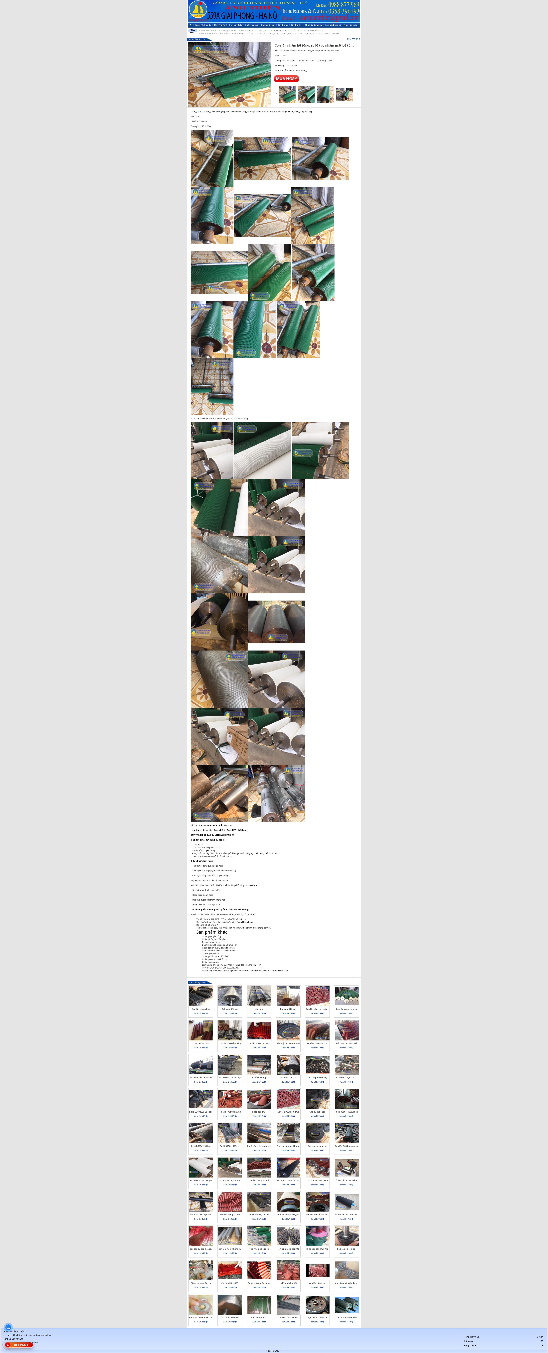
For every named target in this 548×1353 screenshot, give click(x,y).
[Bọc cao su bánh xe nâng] (318, 1305)
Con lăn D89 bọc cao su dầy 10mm (346, 1146)
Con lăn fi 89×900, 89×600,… (230, 1283)
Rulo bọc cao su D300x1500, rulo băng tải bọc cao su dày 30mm (288, 1078)
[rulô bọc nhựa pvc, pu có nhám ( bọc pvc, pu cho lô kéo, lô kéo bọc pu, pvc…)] (288, 1202)
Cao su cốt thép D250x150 (317, 1112)
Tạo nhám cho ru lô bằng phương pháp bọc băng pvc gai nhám (259, 1249)
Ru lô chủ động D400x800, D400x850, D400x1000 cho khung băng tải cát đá (259, 1078)
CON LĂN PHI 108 (201, 1043)
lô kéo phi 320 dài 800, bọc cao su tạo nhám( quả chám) (346, 1215)
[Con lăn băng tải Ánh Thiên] (259, 1168)
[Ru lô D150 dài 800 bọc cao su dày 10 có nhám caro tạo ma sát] (230, 1065)
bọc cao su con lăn (346, 1248)
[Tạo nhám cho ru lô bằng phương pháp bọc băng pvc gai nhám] (259, 1236)
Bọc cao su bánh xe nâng (317, 1318)
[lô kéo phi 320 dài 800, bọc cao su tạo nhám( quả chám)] (347, 1202)
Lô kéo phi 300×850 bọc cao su (346, 1181)
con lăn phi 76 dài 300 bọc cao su (288, 1249)
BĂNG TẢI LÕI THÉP (208, 30)
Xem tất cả (353, 39)
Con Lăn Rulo (196, 39)
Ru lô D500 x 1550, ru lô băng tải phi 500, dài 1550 (346, 1112)
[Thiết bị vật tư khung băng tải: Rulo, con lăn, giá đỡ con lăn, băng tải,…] (230, 1099)
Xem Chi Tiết (200, 1013)
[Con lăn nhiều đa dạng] (347, 1270)
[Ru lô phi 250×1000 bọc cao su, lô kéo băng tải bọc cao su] (288, 1168)
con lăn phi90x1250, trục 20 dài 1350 (317, 1078)
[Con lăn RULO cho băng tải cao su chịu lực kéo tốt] (230, 1030)
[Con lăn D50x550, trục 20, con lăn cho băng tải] (288, 1099)
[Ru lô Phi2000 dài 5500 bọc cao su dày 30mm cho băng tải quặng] (201, 1065)
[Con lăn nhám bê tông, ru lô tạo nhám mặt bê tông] (229, 74)
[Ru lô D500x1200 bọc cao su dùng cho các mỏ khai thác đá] (201, 1133)
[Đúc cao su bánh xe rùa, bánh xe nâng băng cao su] (318, 1133)
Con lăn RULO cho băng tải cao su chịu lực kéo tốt (229, 1043)
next (357, 93)
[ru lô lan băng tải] (288, 1270)
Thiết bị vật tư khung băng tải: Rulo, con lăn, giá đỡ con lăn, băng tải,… (230, 1112)
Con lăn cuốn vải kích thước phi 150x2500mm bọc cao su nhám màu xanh (346, 1009)
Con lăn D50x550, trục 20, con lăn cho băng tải (288, 1112)
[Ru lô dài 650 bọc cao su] (201, 1202)
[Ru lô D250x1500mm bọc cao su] (230, 1133)
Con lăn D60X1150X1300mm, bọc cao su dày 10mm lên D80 (259, 1009)
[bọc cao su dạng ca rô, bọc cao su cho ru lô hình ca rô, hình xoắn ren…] (201, 1236)
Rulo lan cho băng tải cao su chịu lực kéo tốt (346, 1043)
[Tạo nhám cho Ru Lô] (347, 1305)
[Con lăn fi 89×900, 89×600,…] (230, 1270)
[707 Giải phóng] (274, 11)
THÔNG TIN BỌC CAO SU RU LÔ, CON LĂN (279, 34)
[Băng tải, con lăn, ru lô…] (201, 1270)
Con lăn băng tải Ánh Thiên (259, 1181)
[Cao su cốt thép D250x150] (318, 1099)
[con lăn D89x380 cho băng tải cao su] (318, 1030)
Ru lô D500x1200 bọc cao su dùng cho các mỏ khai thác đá (201, 1146)
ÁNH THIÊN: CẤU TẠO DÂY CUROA (254, 30)
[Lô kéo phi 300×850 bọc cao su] (347, 1168)
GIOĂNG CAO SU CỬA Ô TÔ (284, 30)
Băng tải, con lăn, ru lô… (201, 1283)
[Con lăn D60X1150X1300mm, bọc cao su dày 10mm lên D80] (259, 996)
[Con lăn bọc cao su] (288, 1305)
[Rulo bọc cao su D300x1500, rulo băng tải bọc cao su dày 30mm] (288, 1065)
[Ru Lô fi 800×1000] (230, 1305)
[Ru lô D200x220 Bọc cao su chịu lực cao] (201, 1099)
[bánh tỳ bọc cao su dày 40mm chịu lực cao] (288, 1030)
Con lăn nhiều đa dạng (346, 1283)
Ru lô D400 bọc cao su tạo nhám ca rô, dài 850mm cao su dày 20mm (346, 1078)
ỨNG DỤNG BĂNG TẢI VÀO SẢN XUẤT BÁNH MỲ (319, 34)
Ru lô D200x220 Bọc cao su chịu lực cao (200, 1112)
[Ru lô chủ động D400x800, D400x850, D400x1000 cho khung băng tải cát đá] (259, 1065)
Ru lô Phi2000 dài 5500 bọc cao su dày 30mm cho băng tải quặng (201, 1078)
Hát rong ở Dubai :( (228, 30)
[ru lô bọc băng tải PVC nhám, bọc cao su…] (318, 1236)
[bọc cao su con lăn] (347, 1236)
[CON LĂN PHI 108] (201, 1030)
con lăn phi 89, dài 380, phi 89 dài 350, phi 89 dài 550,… (317, 1215)
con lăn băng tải (317, 1283)
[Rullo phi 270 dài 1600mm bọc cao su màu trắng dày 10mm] (230, 996)
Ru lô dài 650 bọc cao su (200, 1215)
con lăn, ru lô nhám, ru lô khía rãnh (230, 1249)
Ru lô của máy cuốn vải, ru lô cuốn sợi (259, 1146)
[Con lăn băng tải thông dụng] (318, 996)
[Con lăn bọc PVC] (259, 1305)
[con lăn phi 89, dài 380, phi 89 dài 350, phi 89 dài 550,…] (318, 1202)
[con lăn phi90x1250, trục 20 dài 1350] (318, 1065)
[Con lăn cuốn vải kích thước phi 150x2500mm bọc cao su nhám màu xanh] (347, 996)
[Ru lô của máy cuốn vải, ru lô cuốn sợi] (259, 1133)
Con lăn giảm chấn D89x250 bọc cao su (200, 1009)
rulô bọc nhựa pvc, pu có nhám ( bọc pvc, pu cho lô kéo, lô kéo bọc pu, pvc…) (288, 1215)
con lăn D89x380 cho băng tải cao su (317, 1043)
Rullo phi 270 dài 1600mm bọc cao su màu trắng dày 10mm (230, 1009)
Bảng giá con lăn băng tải (259, 1283)
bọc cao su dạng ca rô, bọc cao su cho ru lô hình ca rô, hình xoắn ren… (201, 1249)
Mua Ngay (286, 78)
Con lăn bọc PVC (259, 1317)
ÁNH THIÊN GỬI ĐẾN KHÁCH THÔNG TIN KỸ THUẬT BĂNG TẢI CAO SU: (229, 34)
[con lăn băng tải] (318, 1270)
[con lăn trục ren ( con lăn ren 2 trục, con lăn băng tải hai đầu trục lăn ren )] (318, 1168)
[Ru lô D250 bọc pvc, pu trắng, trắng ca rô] (201, 1168)
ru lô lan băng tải (288, 1283)
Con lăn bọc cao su (288, 1317)
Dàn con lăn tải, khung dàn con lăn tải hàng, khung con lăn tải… (288, 1146)
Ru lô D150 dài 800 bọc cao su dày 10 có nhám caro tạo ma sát (229, 1078)
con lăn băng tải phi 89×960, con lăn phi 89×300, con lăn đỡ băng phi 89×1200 (230, 1215)
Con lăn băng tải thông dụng (317, 1009)
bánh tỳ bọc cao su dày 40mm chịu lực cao (288, 1043)
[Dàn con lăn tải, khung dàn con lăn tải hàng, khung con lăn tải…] (288, 1133)
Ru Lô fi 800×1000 (229, 1317)
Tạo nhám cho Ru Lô (346, 1317)
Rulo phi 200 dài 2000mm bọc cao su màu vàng (288, 1009)
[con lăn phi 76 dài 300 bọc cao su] (288, 1236)
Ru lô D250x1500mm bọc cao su (230, 1146)
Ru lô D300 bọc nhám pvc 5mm (229, 1181)
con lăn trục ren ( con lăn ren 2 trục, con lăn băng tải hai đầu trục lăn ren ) (317, 1181)
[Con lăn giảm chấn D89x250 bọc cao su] (201, 996)
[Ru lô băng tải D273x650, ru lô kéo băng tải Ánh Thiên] (259, 1099)
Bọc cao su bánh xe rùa (200, 1317)
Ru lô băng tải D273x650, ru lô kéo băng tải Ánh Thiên (259, 1112)
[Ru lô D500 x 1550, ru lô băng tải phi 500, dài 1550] (347, 1099)
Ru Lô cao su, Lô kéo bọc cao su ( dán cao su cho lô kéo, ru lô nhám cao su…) (259, 1215)
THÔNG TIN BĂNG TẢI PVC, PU (312, 30)
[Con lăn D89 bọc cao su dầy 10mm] (347, 1133)
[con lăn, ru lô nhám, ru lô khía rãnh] (230, 1236)
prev (276, 93)
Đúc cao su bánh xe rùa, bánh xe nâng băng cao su (317, 1146)
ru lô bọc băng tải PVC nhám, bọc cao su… (317, 1249)
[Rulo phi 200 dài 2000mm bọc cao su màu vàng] (288, 996)
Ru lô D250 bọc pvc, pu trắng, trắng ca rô (201, 1181)
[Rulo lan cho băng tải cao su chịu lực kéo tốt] (347, 1030)
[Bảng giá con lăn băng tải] (259, 1270)
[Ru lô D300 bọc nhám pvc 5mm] (230, 1168)
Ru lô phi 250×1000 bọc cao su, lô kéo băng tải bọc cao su (288, 1181)
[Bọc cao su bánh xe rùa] (201, 1305)
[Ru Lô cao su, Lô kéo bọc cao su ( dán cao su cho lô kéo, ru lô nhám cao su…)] (259, 1202)
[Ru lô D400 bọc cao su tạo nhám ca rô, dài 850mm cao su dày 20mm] (347, 1065)
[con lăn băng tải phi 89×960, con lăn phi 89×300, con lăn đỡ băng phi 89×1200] (230, 1202)
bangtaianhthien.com (237, 970)
